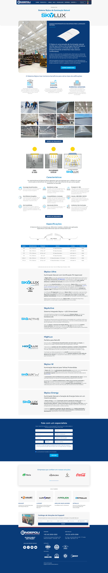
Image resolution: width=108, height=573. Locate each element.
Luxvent (39, 503)
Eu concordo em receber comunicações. (46, 451)
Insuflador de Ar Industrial (62, 505)
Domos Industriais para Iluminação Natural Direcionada (79, 506)
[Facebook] (32, 547)
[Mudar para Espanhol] (87, 3)
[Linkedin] (24, 547)
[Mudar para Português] (87, 1)
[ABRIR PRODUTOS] (46, 2)
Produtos (54, 7)
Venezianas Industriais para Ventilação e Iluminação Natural (43, 506)
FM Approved (61, 279)
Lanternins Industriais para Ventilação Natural (25, 506)
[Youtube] (35, 547)
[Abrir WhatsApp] (105, 570)
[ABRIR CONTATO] (76, 2)
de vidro (48, 374)
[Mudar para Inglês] (87, 2)
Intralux (76, 503)
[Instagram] (28, 547)
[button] (52, 480)
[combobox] (83, 2)
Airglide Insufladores (62, 503)
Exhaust (21, 503)
